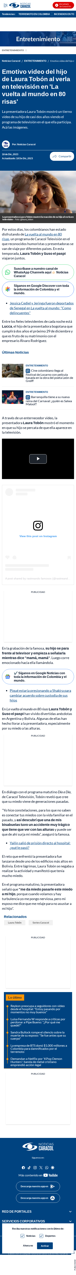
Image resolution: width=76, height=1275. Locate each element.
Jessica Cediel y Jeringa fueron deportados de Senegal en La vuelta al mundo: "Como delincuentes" (42, 308)
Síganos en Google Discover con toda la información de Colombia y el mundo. (41, 289)
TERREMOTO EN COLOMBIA (34, 14)
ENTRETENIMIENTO (13, 50)
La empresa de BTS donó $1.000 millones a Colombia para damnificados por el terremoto (39, 1048)
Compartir (62, 156)
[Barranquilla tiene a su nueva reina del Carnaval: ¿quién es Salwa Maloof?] (12, 397)
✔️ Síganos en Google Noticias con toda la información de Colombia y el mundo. (40, 676)
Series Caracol (41, 922)
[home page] (38, 1147)
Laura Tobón (14, 922)
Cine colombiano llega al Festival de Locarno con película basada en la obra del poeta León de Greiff (49, 376)
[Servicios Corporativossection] (70, 1221)
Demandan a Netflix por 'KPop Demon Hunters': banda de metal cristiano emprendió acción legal (36, 1062)
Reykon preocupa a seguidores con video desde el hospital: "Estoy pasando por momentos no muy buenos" (38, 1009)
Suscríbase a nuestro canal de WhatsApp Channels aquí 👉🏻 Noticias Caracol (41, 272)
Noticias (30, 1235)
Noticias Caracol (11, 61)
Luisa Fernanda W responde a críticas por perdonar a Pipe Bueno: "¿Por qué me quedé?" (38, 1022)
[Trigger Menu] (5, 5)
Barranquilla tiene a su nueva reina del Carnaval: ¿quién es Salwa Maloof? (49, 400)
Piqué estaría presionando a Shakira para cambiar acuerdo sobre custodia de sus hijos (40, 695)
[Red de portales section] (70, 1211)
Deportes (50, 1235)
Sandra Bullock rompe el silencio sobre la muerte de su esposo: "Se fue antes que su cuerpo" (38, 1035)
